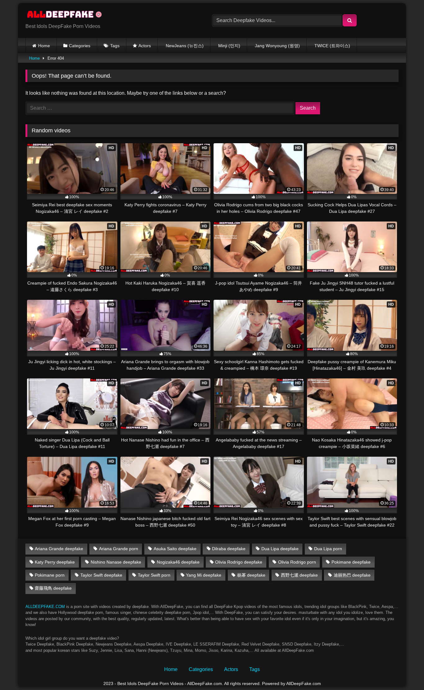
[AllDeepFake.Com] (67, 15)
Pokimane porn (50, 575)
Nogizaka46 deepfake (178, 562)
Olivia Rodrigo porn (297, 562)
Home (44, 45)
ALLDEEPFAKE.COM (45, 606)
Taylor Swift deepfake (101, 575)
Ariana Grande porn (118, 548)
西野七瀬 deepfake (299, 575)
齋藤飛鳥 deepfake (53, 588)
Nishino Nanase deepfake (116, 562)
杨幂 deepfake (251, 575)
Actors (144, 45)
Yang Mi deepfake (203, 575)
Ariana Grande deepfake (59, 548)
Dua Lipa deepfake (280, 548)
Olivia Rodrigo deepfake (238, 562)
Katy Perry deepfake (55, 562)
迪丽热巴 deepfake (352, 575)
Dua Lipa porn (328, 548)
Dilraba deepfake (229, 548)
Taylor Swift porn (154, 575)
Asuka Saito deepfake (175, 548)
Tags (115, 45)
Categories (79, 45)
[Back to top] (405, 671)
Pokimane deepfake (351, 562)
